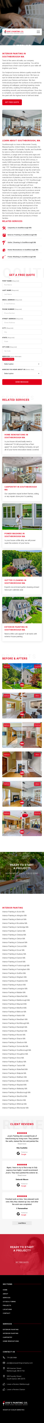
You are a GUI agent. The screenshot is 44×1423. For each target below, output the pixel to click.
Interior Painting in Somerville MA (15, 1046)
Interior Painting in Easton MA (13, 958)
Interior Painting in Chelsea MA (14, 935)
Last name (6, 290)
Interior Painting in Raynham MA (14, 1031)
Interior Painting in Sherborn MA (14, 1042)
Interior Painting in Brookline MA (14, 923)
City (4, 328)
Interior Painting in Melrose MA (14, 1012)
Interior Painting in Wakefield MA (15, 1069)
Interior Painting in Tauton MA (13, 1065)
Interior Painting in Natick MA (13, 1015)
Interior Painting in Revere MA (13, 1035)
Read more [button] (22, 1144)
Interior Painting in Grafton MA (14, 973)
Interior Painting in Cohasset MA (14, 942)
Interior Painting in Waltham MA (14, 1077)
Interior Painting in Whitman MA (14, 1104)
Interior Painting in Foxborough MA (15, 965)
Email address (8, 300)
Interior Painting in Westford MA (14, 1096)
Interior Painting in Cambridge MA (15, 927)
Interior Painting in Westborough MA (16, 1092)
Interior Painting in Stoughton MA (15, 1054)
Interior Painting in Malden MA (13, 992)
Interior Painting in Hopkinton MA (15, 981)
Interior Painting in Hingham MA (14, 977)
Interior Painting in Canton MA (13, 931)
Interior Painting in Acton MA (13, 912)
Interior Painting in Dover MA (13, 950)
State (4, 337)
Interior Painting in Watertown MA (15, 1081)
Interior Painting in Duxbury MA (14, 954)
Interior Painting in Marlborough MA (16, 1000)
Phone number (8, 309)
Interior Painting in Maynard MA (14, 1004)
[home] (13, 32)
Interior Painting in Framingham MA (16, 969)
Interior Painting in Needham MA (15, 1019)
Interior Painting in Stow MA (13, 1058)
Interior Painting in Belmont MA (14, 919)
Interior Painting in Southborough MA (16, 1050)
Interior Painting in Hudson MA (14, 985)
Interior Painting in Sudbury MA (14, 1062)
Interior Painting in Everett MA (13, 962)
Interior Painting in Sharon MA (13, 1039)
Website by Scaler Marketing (13, 1410)
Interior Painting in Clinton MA (13, 939)
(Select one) (30, 369)
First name (7, 281)
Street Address (9, 319)
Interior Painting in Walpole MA (14, 1073)
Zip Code (5, 347)
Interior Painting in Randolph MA (14, 1027)
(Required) (15, 281)
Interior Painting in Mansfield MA (14, 996)
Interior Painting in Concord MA (14, 946)
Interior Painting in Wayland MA (14, 1085)
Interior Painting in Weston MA (14, 1100)
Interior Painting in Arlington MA (14, 915)
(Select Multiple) (15, 356)
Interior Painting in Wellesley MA (14, 1089)
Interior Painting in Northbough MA (15, 1023)
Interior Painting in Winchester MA (15, 1108)
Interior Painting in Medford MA (14, 1008)
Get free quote (12, 102)
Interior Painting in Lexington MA (14, 989)
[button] (38, 32)
